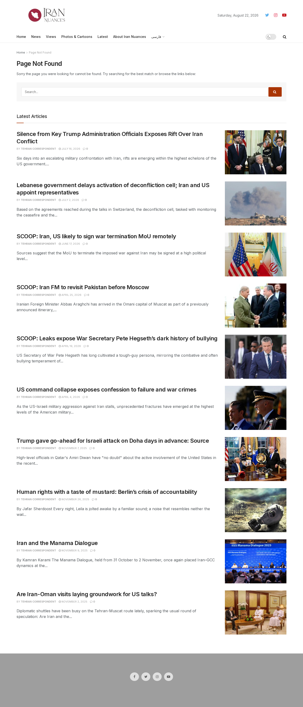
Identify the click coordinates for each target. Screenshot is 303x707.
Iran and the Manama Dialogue (57, 543)
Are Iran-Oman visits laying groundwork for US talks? (87, 594)
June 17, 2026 (70, 243)
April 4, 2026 (70, 397)
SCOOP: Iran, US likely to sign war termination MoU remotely (96, 236)
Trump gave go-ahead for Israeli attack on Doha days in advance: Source (113, 440)
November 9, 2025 (74, 550)
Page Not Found (40, 52)
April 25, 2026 (71, 295)
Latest (103, 37)
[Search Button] (275, 92)
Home (21, 37)
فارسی (156, 37)
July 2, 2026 (70, 200)
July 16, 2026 (70, 148)
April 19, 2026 (71, 346)
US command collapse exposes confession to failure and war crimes (106, 389)
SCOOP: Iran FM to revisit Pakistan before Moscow (83, 287)
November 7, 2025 (74, 448)
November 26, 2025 (75, 499)
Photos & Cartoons (76, 37)
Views (51, 37)
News (36, 37)
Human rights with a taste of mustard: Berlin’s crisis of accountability (107, 491)
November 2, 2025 (74, 601)
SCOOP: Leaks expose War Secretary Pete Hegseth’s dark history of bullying (117, 338)
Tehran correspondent (38, 148)
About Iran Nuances (129, 37)
